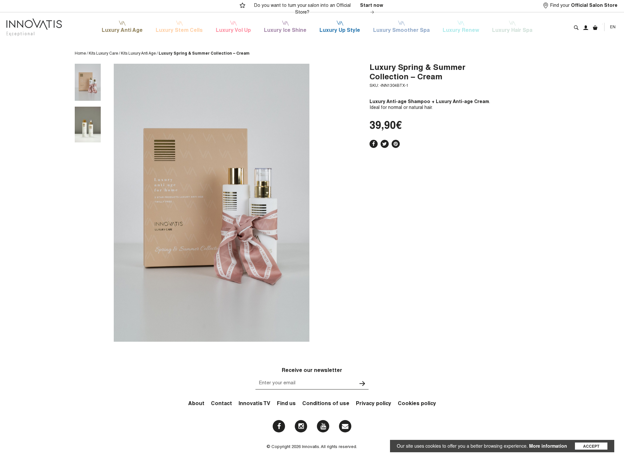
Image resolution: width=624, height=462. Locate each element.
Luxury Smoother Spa (401, 30)
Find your (584, 6)
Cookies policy (417, 404)
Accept (591, 446)
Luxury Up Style (339, 30)
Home (80, 54)
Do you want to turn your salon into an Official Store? (318, 9)
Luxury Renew (461, 30)
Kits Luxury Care (103, 54)
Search (576, 27)
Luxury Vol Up (233, 30)
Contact (221, 404)
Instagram (301, 426)
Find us (286, 404)
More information (548, 445)
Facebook (374, 144)
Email (345, 426)
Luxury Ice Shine (285, 30)
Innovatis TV (254, 404)
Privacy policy (373, 404)
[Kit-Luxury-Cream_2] (88, 124)
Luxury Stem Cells (179, 30)
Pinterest (396, 144)
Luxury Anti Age (122, 30)
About (196, 404)
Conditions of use (325, 404)
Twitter (385, 144)
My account (585, 27)
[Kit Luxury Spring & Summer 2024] (88, 82)
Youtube (323, 426)
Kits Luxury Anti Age (138, 54)
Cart (595, 27)
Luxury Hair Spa (512, 30)
